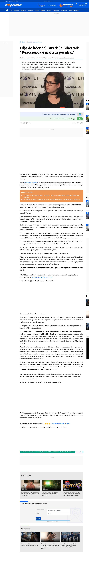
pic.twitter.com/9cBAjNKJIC (60, 423)
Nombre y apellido (40, 509)
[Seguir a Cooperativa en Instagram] (17, 1)
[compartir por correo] (78, 123)
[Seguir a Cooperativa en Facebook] (12, 1)
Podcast (49, 10)
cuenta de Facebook (31, 182)
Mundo (37, 10)
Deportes (23, 10)
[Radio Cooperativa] (66, 5)
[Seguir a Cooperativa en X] (14, 1)
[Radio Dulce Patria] (41, 5)
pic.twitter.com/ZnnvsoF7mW (42, 277)
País (11, 10)
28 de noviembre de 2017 (45, 281)
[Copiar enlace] (81, 123)
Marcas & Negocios (74, 10)
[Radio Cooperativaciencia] (52, 5)
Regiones (30, 10)
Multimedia (56, 10)
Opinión (43, 10)
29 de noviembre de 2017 (52, 382)
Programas (64, 10)
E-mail (37, 513)
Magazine (16, 10)
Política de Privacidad (52, 521)
